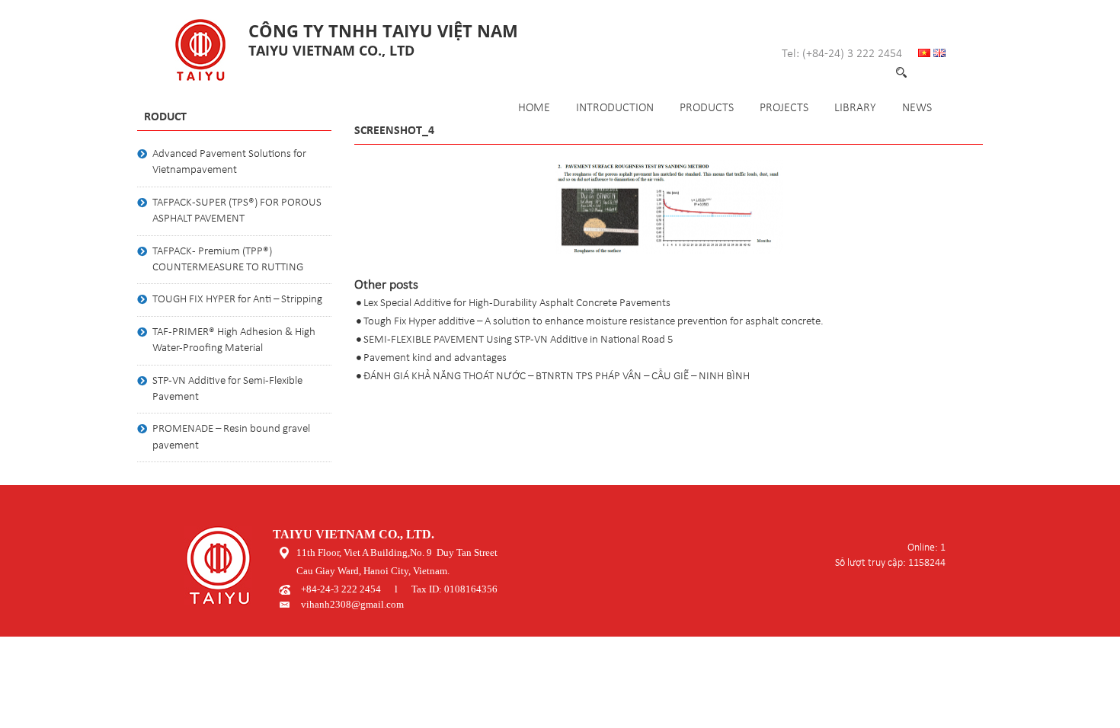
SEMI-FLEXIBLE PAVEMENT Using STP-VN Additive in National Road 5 (518, 340)
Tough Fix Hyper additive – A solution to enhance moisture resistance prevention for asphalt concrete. (593, 321)
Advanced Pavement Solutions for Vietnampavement (229, 162)
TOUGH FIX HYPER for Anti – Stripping (237, 299)
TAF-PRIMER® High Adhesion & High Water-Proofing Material (233, 340)
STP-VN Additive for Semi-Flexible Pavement (227, 389)
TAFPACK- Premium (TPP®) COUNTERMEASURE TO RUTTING (227, 259)
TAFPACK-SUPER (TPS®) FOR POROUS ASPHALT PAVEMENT (237, 211)
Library (855, 108)
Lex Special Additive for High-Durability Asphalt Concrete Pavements (516, 303)
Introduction (615, 108)
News (917, 108)
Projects (784, 108)
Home (534, 108)
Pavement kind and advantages (435, 358)
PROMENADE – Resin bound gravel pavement (231, 437)
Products (707, 108)
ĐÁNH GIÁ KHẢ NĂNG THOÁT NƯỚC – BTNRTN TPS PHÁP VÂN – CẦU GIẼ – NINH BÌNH (556, 376)
